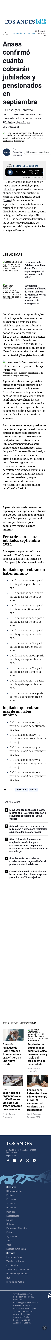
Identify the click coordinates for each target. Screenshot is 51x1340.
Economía (17, 33)
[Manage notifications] (44, 1328)
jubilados (8, 189)
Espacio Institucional (16, 1249)
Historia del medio (15, 1282)
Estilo (9, 1232)
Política (10, 1195)
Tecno (9, 1240)
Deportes (10, 1211)
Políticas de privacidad (17, 1273)
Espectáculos (12, 1216)
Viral (8, 1244)
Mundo (9, 1220)
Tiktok (21, 1160)
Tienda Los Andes (15, 1261)
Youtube (34, 1160)
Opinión (10, 1224)
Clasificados (12, 1265)
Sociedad (10, 1203)
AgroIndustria (12, 1236)
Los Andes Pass (14, 1257)
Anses (7, 200)
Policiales (11, 1207)
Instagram (14, 1160)
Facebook (8, 1160)
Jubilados (21, 790)
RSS (8, 1277)
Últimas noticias (14, 1191)
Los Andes (5, 33)
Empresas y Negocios (16, 1228)
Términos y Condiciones (17, 1269)
